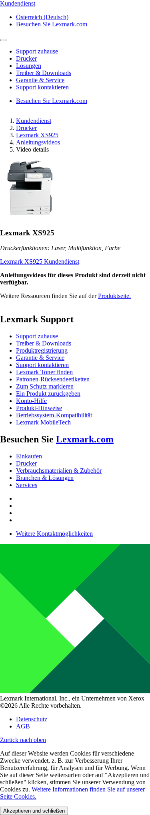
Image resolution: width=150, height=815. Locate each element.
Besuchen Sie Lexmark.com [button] (51, 24)
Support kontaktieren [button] (42, 87)
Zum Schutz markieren (45, 386)
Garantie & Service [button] (40, 80)
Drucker (26, 127)
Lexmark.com (85, 439)
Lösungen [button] (28, 65)
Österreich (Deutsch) (42, 17)
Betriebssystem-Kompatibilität (54, 415)
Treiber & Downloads (43, 343)
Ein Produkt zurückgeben (48, 393)
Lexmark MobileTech (43, 422)
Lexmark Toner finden (44, 372)
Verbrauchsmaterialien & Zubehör (59, 470)
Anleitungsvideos (38, 142)
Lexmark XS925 (37, 135)
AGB (23, 726)
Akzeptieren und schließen (34, 811)
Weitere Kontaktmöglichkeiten (54, 533)
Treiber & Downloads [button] (43, 72)
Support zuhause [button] (37, 51)
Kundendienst (33, 120)
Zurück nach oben (23, 739)
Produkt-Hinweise (39, 408)
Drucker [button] (26, 58)
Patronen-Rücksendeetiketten (53, 379)
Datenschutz (31, 719)
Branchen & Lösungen (45, 477)
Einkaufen (29, 456)
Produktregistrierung (42, 350)
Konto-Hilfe (31, 400)
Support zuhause (37, 336)
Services (26, 485)
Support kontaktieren (42, 364)
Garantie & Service (40, 357)
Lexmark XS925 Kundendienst (39, 261)
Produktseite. (114, 295)
